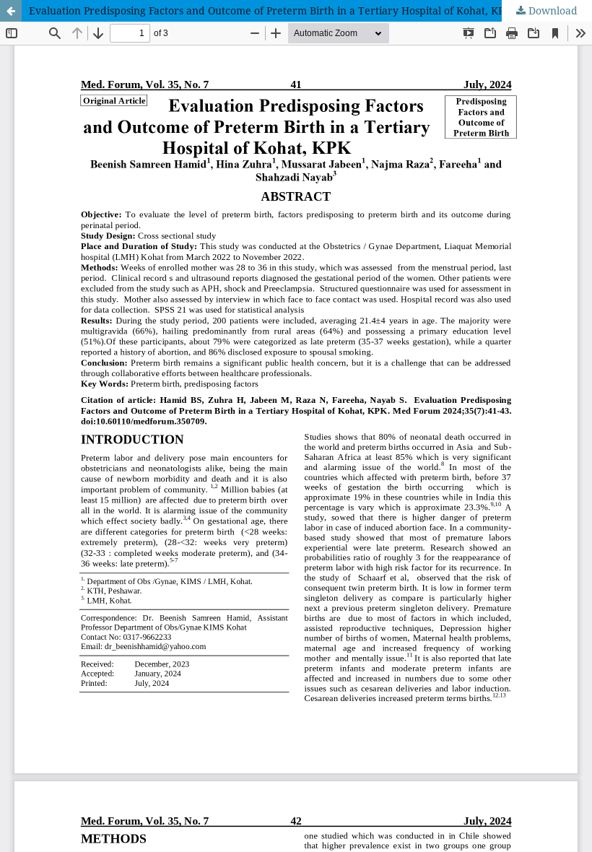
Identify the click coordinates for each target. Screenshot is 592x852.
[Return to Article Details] (11, 11)
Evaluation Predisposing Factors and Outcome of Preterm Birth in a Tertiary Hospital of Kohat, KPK (270, 10)
